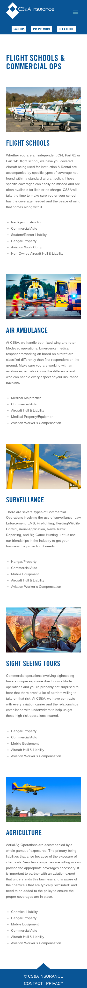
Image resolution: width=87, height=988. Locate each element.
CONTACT (33, 984)
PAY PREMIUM (41, 29)
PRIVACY (54, 984)
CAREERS (19, 29)
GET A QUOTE (66, 29)
